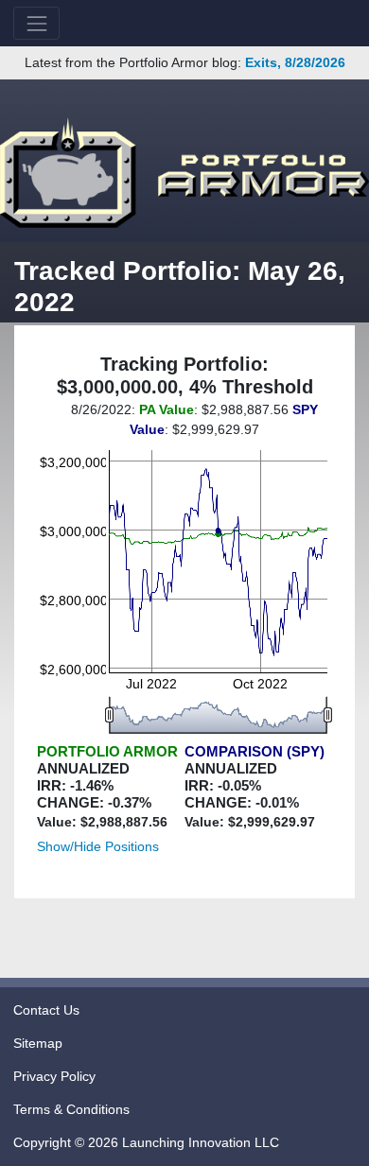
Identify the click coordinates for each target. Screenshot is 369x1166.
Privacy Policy (54, 1076)
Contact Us (46, 1010)
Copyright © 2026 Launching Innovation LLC (146, 1142)
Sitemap (37, 1043)
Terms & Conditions (71, 1109)
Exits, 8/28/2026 (295, 62)
